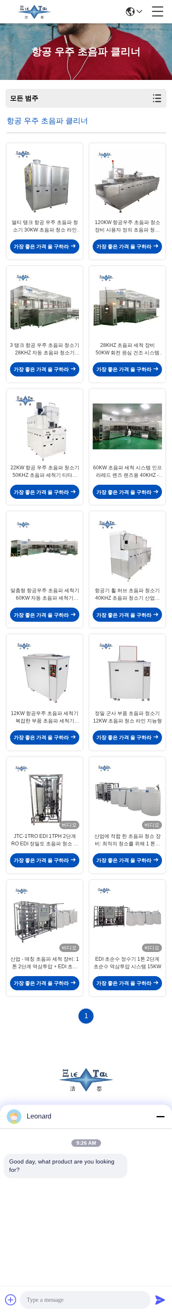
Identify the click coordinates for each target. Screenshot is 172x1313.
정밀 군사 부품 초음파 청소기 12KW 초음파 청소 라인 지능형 (127, 717)
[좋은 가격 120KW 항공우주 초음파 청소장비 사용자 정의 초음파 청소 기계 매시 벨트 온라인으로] (127, 181)
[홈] (86, 1089)
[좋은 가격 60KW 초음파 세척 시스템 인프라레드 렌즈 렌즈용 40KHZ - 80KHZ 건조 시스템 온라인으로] (127, 426)
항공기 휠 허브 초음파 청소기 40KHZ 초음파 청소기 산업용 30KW (127, 595)
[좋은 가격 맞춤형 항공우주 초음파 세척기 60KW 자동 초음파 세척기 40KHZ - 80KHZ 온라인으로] (44, 549)
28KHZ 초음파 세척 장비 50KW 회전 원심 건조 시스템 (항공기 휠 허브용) (127, 349)
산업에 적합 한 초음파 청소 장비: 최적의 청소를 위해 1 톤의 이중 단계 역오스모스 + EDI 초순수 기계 (127, 840)
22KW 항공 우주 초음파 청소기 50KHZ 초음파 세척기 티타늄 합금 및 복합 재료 (44, 472)
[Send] (160, 1300)
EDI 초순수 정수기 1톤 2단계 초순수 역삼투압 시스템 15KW (127, 962)
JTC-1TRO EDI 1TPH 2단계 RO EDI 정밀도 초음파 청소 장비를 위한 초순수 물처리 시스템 (44, 840)
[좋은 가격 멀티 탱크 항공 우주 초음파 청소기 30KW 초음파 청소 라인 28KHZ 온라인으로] (44, 181)
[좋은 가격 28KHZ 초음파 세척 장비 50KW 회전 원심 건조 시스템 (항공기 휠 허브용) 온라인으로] (127, 303)
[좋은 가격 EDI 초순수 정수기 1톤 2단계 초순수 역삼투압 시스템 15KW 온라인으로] (127, 917)
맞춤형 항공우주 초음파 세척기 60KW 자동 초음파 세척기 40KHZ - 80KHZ (44, 595)
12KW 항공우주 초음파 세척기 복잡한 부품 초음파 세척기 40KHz (44, 717)
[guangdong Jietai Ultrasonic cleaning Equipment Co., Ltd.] (34, 11)
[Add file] (11, 1300)
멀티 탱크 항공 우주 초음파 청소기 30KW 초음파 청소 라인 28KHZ (45, 226)
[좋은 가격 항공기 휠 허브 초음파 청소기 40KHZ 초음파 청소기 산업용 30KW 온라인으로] (127, 549)
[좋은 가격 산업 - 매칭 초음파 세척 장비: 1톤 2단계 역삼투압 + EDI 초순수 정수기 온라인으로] (44, 917)
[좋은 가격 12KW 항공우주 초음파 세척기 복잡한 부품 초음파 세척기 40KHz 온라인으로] (44, 672)
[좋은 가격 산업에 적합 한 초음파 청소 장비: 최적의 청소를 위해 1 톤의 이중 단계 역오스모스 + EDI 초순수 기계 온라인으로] (127, 794)
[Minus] (160, 1116)
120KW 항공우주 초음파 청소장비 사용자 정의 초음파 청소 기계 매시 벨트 (127, 226)
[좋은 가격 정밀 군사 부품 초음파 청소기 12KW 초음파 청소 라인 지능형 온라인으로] (127, 672)
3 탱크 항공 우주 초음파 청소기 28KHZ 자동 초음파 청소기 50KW (44, 349)
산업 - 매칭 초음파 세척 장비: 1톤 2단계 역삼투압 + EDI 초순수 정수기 (44, 963)
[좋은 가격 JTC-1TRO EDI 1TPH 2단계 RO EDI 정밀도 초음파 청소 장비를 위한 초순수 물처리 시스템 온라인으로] (44, 794)
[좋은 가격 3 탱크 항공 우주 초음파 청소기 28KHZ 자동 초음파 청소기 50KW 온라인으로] (44, 303)
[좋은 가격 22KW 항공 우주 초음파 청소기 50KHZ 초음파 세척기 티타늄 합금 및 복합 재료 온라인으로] (44, 426)
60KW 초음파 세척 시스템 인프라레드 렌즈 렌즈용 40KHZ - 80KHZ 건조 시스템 (127, 472)
